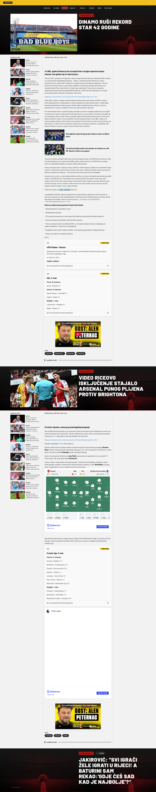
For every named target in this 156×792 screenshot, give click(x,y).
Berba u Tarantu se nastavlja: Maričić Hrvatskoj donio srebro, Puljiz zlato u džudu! (32, 63)
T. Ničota (101, 753)
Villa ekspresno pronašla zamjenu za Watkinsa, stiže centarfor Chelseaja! (33, 121)
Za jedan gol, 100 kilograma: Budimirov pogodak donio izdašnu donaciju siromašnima (32, 140)
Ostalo (28, 60)
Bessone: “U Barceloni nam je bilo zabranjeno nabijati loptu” (32, 92)
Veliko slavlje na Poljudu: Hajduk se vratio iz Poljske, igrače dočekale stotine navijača (33, 111)
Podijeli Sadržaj (85, 15)
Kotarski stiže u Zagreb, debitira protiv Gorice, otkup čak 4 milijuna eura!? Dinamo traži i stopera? (32, 130)
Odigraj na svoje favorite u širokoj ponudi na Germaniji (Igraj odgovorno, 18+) (71, 97)
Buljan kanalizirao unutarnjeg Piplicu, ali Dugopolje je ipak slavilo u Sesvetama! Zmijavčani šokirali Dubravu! (33, 82)
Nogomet (28, 79)
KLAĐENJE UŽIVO (53, 257)
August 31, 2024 (65, 201)
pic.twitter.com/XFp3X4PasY (90, 199)
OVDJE (61, 444)
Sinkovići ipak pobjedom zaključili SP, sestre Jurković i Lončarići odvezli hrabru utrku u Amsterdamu (33, 73)
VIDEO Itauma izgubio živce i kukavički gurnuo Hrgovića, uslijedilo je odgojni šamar (32, 102)
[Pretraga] (150, 2)
